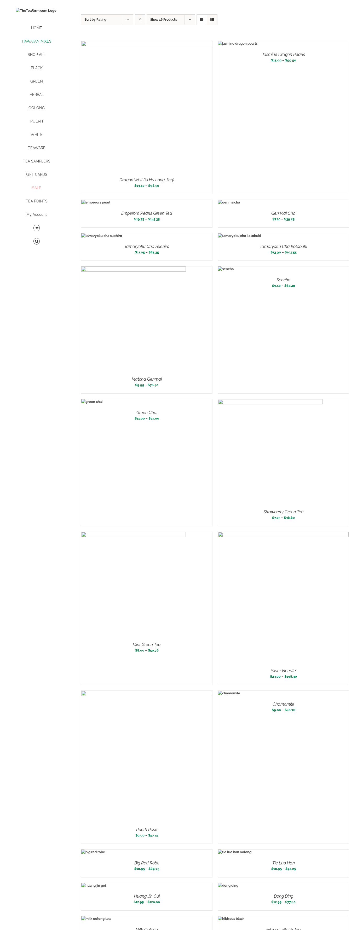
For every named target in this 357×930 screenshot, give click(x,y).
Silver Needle (283, 670)
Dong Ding (283, 896)
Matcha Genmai (147, 379)
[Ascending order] (140, 19)
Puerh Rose (146, 829)
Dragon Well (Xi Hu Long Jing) (146, 179)
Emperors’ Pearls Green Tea (146, 213)
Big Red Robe (146, 863)
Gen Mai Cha (283, 213)
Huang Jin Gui (147, 896)
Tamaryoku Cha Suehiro (146, 246)
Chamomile (283, 704)
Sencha (284, 279)
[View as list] (212, 20)
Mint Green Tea (147, 644)
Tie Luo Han (283, 863)
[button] (36, 241)
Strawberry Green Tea (283, 511)
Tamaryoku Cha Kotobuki (283, 246)
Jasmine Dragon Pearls (283, 54)
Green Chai (146, 412)
